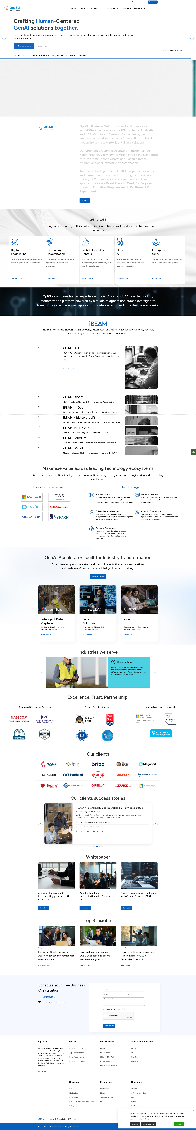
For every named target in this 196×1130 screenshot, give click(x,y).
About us (85, 200)
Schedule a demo (98, 576)
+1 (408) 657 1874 (50, 991)
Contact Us (153, 2)
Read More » (43, 960)
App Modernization (76, 1047)
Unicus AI (135, 1056)
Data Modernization (77, 1056)
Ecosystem (111, 8)
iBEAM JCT (104, 1043)
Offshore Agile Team (139, 1087)
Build (71, 1083)
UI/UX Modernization (77, 1043)
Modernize (73, 1087)
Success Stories (106, 1092)
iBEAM (133, 1043)
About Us (134, 1083)
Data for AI (73, 1092)
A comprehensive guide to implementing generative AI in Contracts (54, 890)
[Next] (192, 37)
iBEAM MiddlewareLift (108, 1060)
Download (43, 902)
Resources (138, 8)
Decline (135, 1124)
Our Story (72, 8)
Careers (142, 2)
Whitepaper (104, 1083)
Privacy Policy (121, 1003)
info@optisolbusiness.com (54, 996)
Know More (144, 1119)
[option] (98, 673)
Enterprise (73, 1100)
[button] (42, 672)
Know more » (16, 278)
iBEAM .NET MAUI (107, 1051)
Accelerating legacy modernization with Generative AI (97, 890)
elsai (133, 1047)
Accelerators (96, 8)
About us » (42, 1065)
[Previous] (4, 37)
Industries (125, 8)
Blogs (102, 1087)
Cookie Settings (149, 1124)
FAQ (132, 1092)
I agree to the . (115, 1003)
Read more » (68, 369)
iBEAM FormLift (106, 1056)
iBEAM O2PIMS (106, 1047)
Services (82, 8)
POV (102, 1096)
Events (134, 2)
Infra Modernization (77, 1051)
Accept (178, 1124)
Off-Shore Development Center (81, 1096)
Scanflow (135, 1051)
